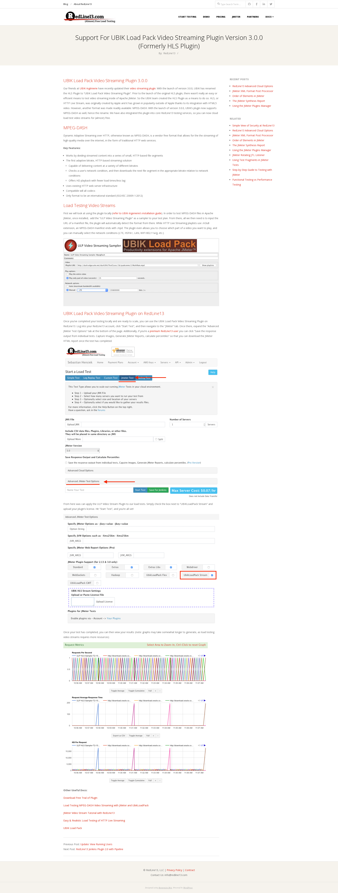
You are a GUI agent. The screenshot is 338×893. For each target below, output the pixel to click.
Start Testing (187, 16)
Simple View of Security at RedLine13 (253, 125)
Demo (206, 16)
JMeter (236, 16)
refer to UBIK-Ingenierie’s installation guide (137, 213)
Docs (268, 16)
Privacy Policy (174, 870)
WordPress (188, 887)
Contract (190, 870)
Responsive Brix (165, 887)
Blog (65, 4)
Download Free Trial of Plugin (80, 797)
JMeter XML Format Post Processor (252, 91)
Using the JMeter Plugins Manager (251, 105)
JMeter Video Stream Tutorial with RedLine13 (89, 813)
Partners (253, 16)
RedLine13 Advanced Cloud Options (252, 86)
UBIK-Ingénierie (89, 88)
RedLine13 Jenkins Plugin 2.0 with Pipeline (99, 849)
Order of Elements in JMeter (248, 96)
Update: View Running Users (96, 844)
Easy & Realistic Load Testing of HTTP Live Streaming (94, 820)
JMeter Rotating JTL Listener (248, 155)
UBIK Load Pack (72, 828)
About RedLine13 (83, 4)
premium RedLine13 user (164, 331)
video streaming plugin (143, 88)
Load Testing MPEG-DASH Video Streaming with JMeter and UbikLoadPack (106, 805)
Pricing (220, 16)
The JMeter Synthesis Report (248, 101)
